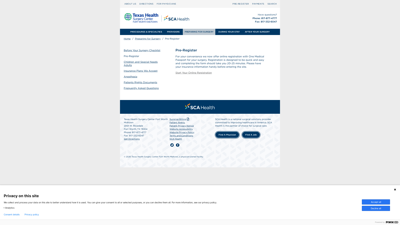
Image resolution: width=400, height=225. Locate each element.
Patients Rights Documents (140, 82)
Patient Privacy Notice (182, 126)
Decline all (376, 208)
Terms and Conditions (181, 135)
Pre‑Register (240, 4)
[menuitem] (130, 4)
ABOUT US (130, 4)
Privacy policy (32, 214)
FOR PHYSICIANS (166, 4)
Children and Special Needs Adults (141, 63)
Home (127, 38)
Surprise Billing (178, 119)
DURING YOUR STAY (229, 32)
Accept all (376, 202)
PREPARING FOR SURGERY (199, 32)
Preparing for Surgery (148, 38)
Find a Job (251, 135)
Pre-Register (131, 56)
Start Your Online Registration (193, 72)
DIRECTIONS (146, 4)
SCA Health (176, 139)
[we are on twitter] (172, 145)
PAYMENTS (258, 4)
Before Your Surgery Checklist (142, 50)
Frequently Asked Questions (141, 88)
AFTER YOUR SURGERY (257, 32)
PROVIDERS (173, 32)
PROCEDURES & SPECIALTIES (146, 32)
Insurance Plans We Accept (141, 70)
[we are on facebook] (177, 145)
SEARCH (272, 4)
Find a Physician (227, 135)
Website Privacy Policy (182, 132)
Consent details (12, 214)
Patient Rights (177, 122)
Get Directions (132, 139)
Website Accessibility (181, 129)
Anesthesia (130, 76)
